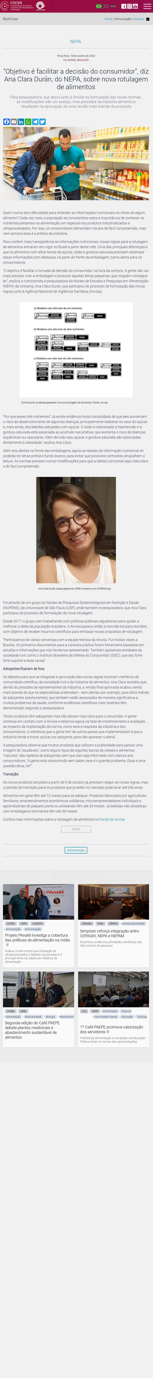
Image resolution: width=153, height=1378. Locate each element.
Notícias (139, 19)
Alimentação (76, 850)
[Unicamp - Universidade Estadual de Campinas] (41, 6)
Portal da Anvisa (112, 819)
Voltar (76, 829)
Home (108, 19)
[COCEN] (17, 6)
